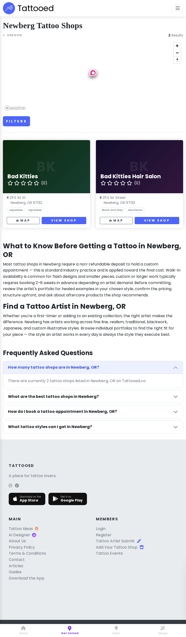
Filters (16, 121)
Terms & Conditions (27, 553)
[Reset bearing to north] (177, 59)
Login (101, 528)
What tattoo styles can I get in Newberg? (50, 426)
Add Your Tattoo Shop (117, 547)
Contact (17, 559)
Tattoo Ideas (21, 528)
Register (104, 535)
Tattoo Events (109, 553)
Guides (15, 572)
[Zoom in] (177, 45)
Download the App (26, 578)
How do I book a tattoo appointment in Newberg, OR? (62, 411)
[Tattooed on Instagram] (10, 485)
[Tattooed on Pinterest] (17, 485)
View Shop (64, 220)
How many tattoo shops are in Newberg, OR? (53, 367)
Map (25, 220)
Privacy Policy (22, 547)
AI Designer (19, 535)
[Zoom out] (177, 52)
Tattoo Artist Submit (115, 541)
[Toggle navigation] (177, 8)
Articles (16, 566)
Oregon (14, 35)
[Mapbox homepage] (15, 108)
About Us (17, 541)
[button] (93, 72)
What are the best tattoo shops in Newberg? (53, 396)
